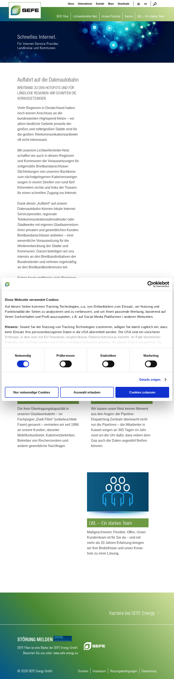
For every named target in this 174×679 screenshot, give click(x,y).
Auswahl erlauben (87, 392)
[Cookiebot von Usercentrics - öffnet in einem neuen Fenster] (150, 284)
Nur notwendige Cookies (31, 392)
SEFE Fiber (62, 16)
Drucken (83, 671)
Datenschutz (149, 671)
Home (71, 4)
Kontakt (100, 4)
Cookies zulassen (142, 392)
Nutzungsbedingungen (123, 671)
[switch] (66, 364)
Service (129, 16)
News (111, 4)
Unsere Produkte (111, 16)
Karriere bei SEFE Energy (132, 613)
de (138, 4)
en (145, 4)
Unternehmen (85, 4)
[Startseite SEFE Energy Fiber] (25, 10)
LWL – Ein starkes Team (150, 16)
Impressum (99, 671)
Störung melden (35, 639)
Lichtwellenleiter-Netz (85, 16)
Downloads (123, 4)
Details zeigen (149, 379)
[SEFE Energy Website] (94, 646)
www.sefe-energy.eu (65, 653)
